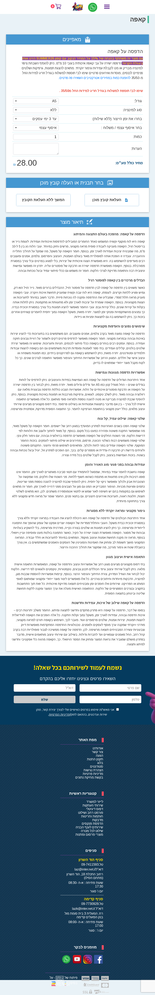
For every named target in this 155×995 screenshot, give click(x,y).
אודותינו (98, 748)
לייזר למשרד (94, 801)
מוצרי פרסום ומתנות (89, 834)
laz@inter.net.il (85, 869)
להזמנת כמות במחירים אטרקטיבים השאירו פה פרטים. (94, 78)
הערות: (136, 149)
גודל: (138, 101)
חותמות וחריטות (92, 816)
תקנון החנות (95, 759)
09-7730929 (90, 904)
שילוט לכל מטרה (92, 831)
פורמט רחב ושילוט (90, 812)
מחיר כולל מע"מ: (129, 162)
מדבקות (97, 820)
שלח (44, 699)
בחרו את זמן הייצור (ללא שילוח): (117, 119)
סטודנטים (96, 766)
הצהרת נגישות (93, 770)
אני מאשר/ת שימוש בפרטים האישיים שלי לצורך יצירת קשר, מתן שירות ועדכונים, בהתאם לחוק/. (75, 712)
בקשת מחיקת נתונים (89, 777)
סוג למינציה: (132, 110)
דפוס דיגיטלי (94, 809)
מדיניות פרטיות (93, 774)
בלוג (100, 763)
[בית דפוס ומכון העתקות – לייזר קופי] (78, 7)
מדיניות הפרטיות (59, 714)
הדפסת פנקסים (92, 823)
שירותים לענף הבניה (89, 827)
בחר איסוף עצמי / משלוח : (121, 128)
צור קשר (97, 752)
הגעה (99, 755)
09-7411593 (90, 864)
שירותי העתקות (93, 805)
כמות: (137, 137)
